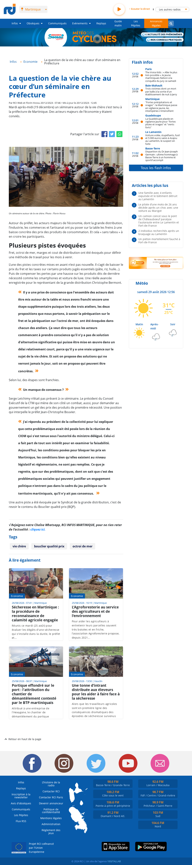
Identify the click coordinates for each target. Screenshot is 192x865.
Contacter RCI (51, 791)
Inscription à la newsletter (21, 796)
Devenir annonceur (51, 803)
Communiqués (57, 23)
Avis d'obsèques (21, 803)
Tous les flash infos (156, 168)
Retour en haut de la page (24, 739)
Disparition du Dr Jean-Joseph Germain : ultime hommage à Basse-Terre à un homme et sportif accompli (161, 156)
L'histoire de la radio (51, 784)
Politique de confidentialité (51, 811)
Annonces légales (156, 23)
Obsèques (33, 23)
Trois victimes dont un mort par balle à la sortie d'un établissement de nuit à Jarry (161, 91)
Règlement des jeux (51, 831)
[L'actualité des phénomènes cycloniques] (162, 34)
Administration (51, 824)
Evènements (80, 23)
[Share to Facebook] (104, 134)
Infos (15, 23)
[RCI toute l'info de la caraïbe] (9, 9)
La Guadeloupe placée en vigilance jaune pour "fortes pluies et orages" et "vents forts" (160, 123)
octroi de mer (82, 546)
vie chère (19, 546)
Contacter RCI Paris (51, 797)
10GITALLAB (114, 861)
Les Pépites (135, 23)
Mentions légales (51, 818)
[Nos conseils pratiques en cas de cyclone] (165, 40)
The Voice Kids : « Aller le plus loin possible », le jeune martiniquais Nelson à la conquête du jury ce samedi (161, 76)
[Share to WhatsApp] (119, 134)
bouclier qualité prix (49, 546)
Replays (101, 23)
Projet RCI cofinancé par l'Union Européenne (41, 848)
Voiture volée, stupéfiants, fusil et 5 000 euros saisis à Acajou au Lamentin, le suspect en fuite (162, 139)
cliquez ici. (38, 529)
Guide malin (118, 23)
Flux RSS (21, 821)
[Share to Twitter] (112, 134)
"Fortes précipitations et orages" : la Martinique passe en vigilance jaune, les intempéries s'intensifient (161, 106)
